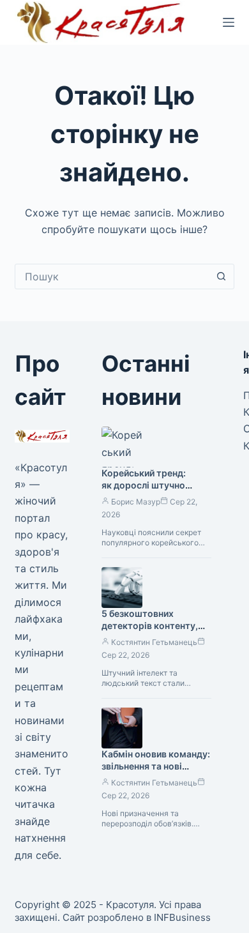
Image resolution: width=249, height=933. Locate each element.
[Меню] (228, 22)
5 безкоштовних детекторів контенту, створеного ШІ (150, 625)
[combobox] (112, 276)
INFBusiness (182, 917)
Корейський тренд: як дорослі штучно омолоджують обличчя (154, 485)
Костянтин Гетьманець (154, 642)
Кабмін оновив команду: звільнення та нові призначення (156, 766)
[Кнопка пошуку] (221, 276)
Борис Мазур (135, 501)
